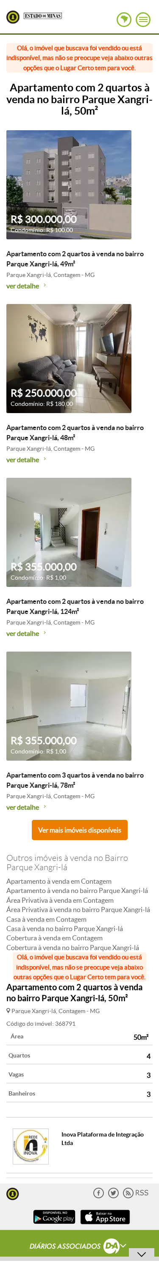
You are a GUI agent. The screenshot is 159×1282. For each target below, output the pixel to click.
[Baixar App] (54, 1225)
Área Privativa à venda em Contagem (60, 900)
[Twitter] (113, 1196)
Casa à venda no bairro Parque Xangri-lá (64, 928)
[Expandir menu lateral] (143, 19)
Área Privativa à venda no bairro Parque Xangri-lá (78, 909)
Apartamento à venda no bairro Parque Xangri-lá (77, 890)
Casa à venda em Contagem (46, 919)
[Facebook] (98, 1196)
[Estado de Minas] (43, 15)
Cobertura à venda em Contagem (54, 938)
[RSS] (135, 1196)
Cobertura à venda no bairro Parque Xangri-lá (72, 947)
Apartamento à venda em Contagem (59, 881)
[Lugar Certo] (12, 1193)
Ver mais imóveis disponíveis (79, 830)
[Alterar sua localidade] (124, 19)
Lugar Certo (13, 17)
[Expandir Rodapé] (79, 1247)
